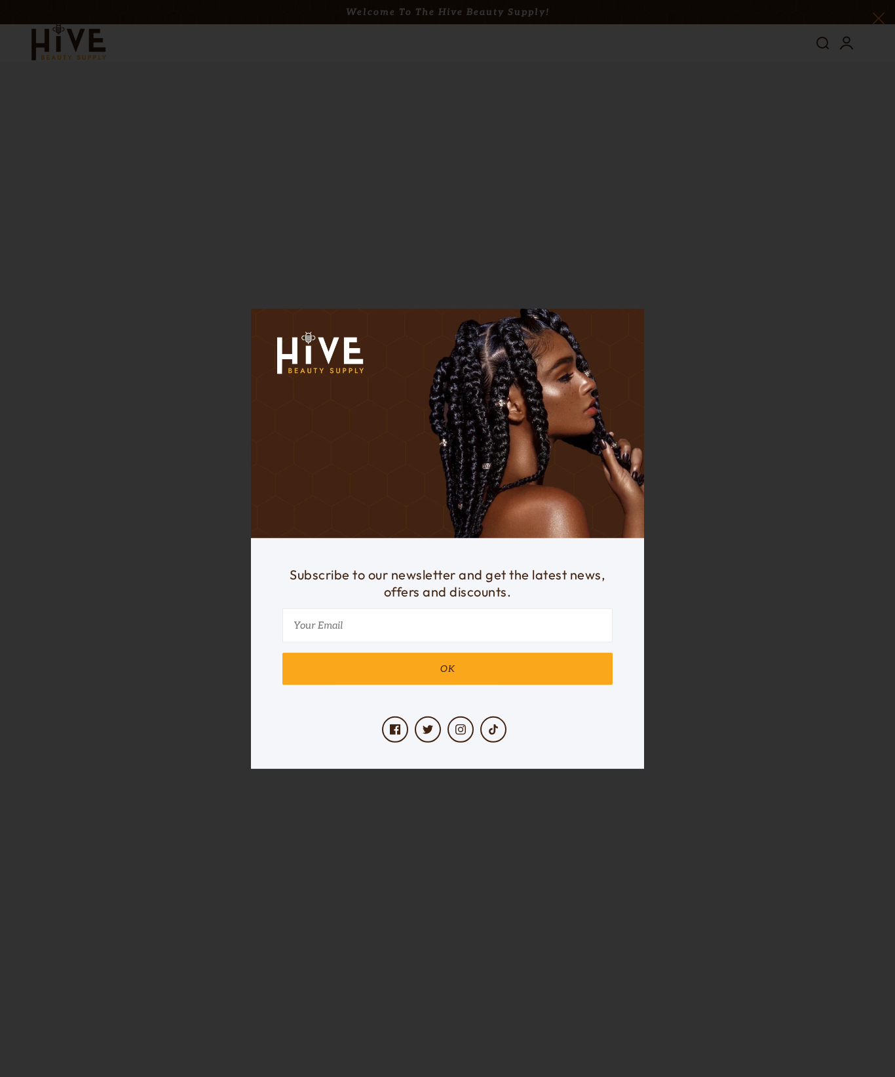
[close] (878, 17)
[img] (395, 729)
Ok (447, 669)
